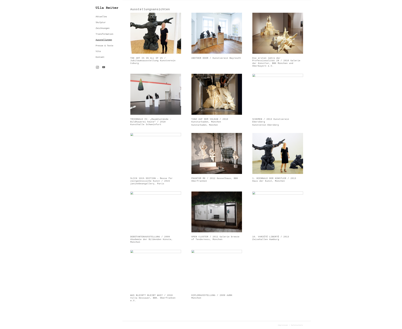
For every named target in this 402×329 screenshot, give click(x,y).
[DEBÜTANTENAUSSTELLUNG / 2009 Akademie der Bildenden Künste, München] (155, 211)
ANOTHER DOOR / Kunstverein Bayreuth (216, 58)
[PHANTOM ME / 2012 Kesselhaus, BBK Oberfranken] (216, 153)
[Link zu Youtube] (103, 67)
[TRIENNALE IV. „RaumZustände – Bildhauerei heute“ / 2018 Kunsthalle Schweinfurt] (155, 94)
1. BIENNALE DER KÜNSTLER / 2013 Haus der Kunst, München (274, 179)
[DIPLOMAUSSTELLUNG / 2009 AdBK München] (216, 270)
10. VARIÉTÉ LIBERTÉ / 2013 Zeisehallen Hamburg (270, 238)
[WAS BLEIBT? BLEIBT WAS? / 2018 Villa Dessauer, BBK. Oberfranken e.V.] (155, 270)
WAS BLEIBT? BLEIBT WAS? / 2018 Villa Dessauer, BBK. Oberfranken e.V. (153, 298)
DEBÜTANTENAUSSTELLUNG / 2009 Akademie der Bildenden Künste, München (151, 239)
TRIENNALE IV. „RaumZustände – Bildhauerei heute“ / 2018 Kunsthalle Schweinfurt (150, 122)
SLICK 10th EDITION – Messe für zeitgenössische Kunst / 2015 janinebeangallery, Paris (151, 181)
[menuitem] (106, 17)
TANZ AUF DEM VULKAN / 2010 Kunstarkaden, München (209, 120)
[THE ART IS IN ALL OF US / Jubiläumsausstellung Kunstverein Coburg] (155, 33)
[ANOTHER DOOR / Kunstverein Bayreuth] (216, 33)
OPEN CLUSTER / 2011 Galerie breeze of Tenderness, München (215, 238)
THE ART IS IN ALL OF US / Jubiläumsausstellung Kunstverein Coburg (153, 61)
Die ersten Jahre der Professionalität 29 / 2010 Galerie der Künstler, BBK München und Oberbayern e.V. (276, 62)
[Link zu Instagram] (97, 67)
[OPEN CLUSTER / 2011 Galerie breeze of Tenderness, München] (216, 211)
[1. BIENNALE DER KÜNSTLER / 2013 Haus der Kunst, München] (277, 153)
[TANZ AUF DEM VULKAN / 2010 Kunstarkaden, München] (216, 94)
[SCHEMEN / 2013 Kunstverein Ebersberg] (277, 94)
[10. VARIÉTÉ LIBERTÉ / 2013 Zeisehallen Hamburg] (277, 211)
